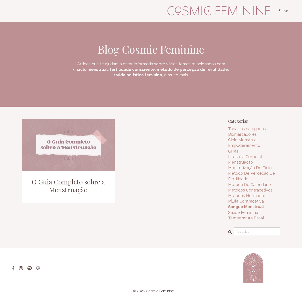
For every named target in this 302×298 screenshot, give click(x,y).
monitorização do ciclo (250, 167)
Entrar (283, 11)
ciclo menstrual (243, 139)
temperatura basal (246, 218)
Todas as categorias (247, 128)
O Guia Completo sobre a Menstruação (68, 186)
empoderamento (244, 145)
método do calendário (249, 184)
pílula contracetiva (246, 201)
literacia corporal (245, 156)
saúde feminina (243, 212)
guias (233, 151)
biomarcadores (242, 134)
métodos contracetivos (250, 190)
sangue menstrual (246, 206)
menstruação (240, 162)
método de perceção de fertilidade (251, 176)
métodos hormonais (247, 195)
